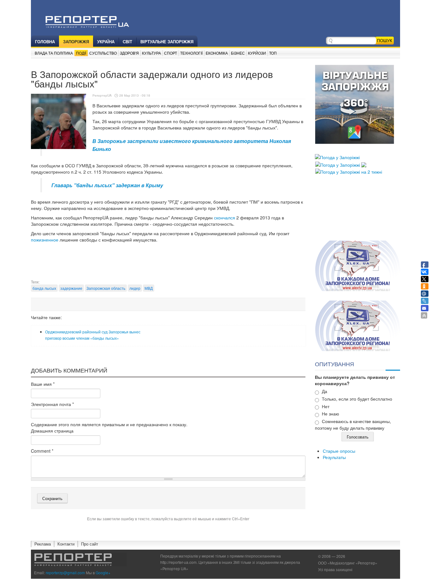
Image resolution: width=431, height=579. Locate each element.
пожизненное (44, 239)
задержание (71, 288)
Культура (151, 53)
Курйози (257, 53)
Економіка (217, 53)
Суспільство (103, 53)
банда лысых (44, 288)
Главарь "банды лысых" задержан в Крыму (107, 185)
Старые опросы (339, 451)
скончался (224, 217)
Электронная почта (52, 404)
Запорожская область (105, 288)
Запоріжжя (76, 42)
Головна (45, 42)
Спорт (170, 53)
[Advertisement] (168, 263)
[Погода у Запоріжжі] (337, 156)
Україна (106, 42)
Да (324, 391)
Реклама (42, 544)
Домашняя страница (52, 430)
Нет (325, 406)
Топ (273, 53)
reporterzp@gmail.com (65, 572)
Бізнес (238, 53)
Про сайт (89, 544)
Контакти (65, 544)
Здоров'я (129, 53)
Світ (127, 42)
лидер (134, 288)
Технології (191, 53)
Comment (42, 451)
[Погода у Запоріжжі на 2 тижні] (348, 171)
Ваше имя (43, 384)
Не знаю (330, 413)
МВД (149, 288)
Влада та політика (54, 53)
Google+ (103, 572)
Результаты (334, 457)
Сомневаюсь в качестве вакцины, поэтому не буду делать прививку (353, 424)
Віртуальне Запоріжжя (166, 42)
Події (81, 53)
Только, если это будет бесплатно (357, 399)
